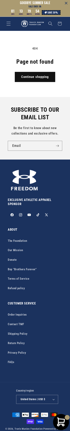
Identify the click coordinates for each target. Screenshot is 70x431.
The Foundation (17, 241)
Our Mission (15, 250)
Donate (12, 259)
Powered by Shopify (54, 428)
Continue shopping (35, 77)
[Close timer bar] (66, 3)
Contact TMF (16, 324)
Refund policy (16, 288)
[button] (8, 23)
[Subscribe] (57, 146)
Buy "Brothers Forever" (22, 269)
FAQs (11, 362)
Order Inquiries (17, 314)
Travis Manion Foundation (29, 428)
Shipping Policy (18, 334)
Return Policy (16, 343)
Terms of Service (18, 278)
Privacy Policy (17, 352)
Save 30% (52, 12)
